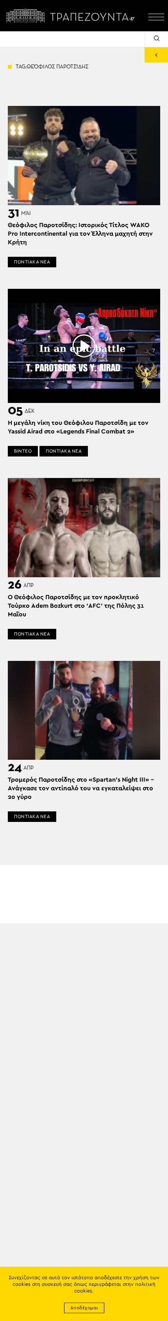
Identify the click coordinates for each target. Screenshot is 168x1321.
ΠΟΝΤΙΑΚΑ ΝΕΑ (32, 262)
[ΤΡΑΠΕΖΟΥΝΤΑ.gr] (72, 15)
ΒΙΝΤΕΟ (23, 451)
